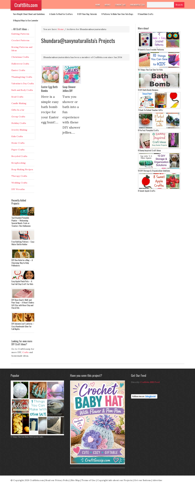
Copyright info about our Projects (114, 480)
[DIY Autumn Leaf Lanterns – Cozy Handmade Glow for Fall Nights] (23, 321)
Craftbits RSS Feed (150, 382)
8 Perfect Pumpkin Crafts (148, 130)
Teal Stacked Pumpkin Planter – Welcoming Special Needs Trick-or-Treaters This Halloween (20, 221)
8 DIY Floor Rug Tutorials (87, 14)
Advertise (157, 480)
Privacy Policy (62, 480)
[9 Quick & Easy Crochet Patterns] (159, 47)
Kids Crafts (17, 136)
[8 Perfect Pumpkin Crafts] (159, 128)
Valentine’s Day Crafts (22, 83)
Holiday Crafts (18, 123)
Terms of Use (89, 480)
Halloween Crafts (20, 63)
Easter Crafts (18, 70)
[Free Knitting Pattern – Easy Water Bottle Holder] (23, 239)
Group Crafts (18, 116)
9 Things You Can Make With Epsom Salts (27, 436)
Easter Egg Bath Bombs (49, 89)
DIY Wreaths (18, 189)
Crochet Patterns (20, 40)
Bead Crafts (17, 96)
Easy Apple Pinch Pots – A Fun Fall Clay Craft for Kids (22, 283)
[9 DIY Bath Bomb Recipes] (159, 87)
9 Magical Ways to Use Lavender (25, 20)
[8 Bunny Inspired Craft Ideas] (159, 148)
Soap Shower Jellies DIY (69, 89)
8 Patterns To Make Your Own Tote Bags (117, 14)
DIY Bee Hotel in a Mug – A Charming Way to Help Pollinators (22, 262)
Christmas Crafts (20, 57)
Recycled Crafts (19, 156)
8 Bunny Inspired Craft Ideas (149, 150)
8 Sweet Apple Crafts (146, 190)
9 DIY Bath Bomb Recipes (148, 89)
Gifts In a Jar (17, 109)
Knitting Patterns (20, 33)
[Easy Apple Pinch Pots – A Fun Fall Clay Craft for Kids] (23, 279)
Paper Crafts (18, 149)
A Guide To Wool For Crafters (61, 14)
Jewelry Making (19, 129)
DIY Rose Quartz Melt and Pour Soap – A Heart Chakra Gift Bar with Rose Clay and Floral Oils (22, 303)
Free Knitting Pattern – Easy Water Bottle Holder (22, 243)
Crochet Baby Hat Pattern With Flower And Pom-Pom (91, 465)
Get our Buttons (142, 480)
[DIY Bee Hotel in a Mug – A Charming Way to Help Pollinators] (23, 258)
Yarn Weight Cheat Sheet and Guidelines (29, 14)
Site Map (75, 480)
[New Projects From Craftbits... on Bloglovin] (144, 397)
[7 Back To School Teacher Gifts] (159, 108)
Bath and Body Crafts (22, 90)
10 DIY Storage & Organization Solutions (154, 170)
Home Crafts (18, 143)
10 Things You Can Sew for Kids (150, 69)
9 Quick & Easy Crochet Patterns (151, 49)
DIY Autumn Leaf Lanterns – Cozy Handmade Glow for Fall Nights (22, 326)
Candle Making (18, 103)
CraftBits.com (26, 5)
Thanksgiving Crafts (21, 77)
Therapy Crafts (19, 176)
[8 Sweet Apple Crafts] (159, 188)
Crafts (25, 352)
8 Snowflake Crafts (145, 14)
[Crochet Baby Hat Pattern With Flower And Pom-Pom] (98, 463)
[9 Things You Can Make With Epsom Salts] (38, 434)
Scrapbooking (18, 163)
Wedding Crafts (19, 182)
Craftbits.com (37, 480)
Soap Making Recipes (22, 169)
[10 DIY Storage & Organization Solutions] (159, 168)
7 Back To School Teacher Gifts (150, 110)
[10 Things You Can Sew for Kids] (159, 67)
